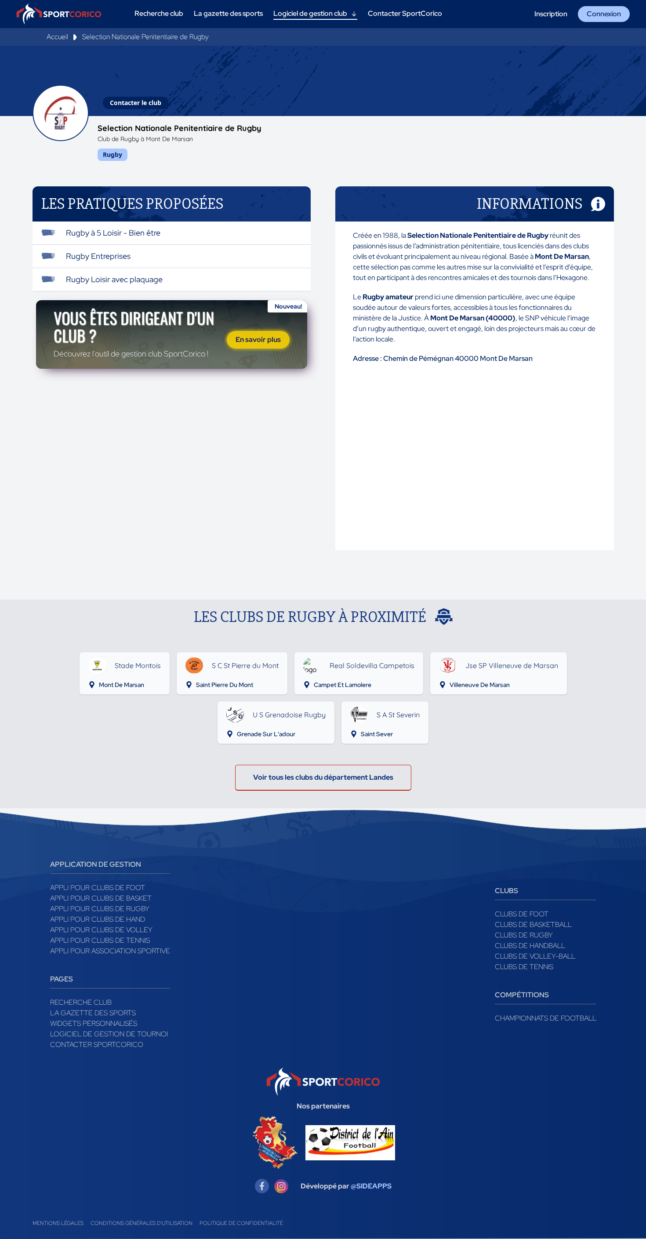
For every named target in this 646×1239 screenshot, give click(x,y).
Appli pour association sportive (110, 951)
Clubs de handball (530, 945)
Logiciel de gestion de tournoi (109, 1034)
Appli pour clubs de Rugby (99, 908)
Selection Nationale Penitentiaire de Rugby (145, 36)
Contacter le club (135, 102)
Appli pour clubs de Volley (101, 929)
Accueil (57, 36)
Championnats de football (545, 1018)
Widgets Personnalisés (93, 1023)
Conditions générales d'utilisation (141, 1223)
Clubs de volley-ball (535, 956)
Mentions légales (58, 1223)
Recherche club (81, 1002)
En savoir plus (258, 339)
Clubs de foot (521, 914)
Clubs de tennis (524, 966)
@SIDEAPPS (371, 1186)
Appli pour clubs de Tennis (100, 940)
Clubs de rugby (524, 935)
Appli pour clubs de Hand (97, 919)
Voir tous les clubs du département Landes (323, 777)
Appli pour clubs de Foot (97, 887)
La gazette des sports (93, 1012)
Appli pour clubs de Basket (101, 898)
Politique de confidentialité (241, 1223)
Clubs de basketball (533, 924)
